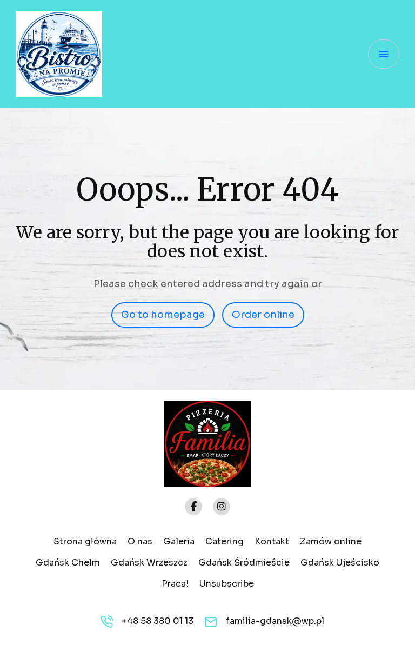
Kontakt (272, 541)
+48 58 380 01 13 (157, 621)
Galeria (179, 541)
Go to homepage (163, 315)
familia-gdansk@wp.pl (275, 621)
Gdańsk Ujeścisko (339, 562)
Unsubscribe (226, 583)
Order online (263, 315)
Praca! (175, 583)
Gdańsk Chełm (68, 562)
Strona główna (85, 541)
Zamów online (331, 541)
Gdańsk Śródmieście (244, 562)
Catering (224, 541)
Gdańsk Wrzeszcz (149, 562)
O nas (140, 541)
